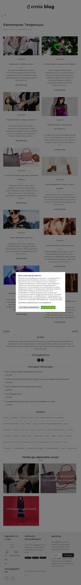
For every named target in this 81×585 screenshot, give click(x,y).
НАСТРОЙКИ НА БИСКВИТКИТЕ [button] (29, 307)
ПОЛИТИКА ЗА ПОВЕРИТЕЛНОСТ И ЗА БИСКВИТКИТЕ (34, 302)
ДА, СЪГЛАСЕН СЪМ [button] (48, 307)
